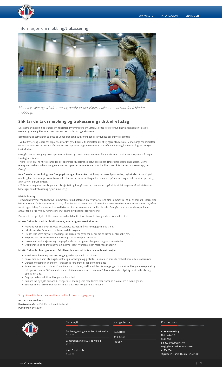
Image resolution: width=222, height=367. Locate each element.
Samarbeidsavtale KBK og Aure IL (83, 340)
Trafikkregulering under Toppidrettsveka (87, 331)
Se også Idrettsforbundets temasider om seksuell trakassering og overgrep (57, 295)
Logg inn (117, 342)
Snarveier (192, 15)
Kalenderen (119, 332)
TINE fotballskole (75, 350)
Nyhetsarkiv (119, 337)
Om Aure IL (146, 15)
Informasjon (169, 15)
